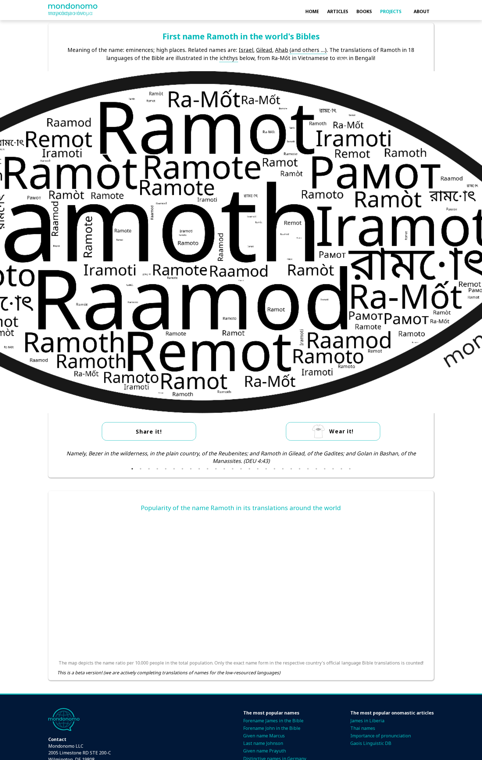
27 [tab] (350, 469)
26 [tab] (341, 469)
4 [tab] (157, 469)
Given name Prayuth (264, 751)
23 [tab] (316, 469)
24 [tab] (324, 469)
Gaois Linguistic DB (370, 743)
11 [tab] (216, 469)
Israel (246, 50)
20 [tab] (291, 469)
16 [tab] (258, 469)
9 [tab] (199, 469)
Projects (390, 11)
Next (429, 457)
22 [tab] (308, 469)
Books (364, 11)
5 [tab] (165, 469)
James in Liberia (367, 721)
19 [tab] (283, 469)
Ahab (281, 50)
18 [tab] (274, 469)
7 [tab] (182, 469)
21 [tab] (299, 469)
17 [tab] (266, 469)
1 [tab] (132, 469)
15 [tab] (249, 469)
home (312, 11)
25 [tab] (333, 469)
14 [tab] (241, 469)
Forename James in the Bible (273, 721)
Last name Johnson (263, 743)
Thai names (362, 728)
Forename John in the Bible (271, 728)
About (422, 11)
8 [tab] (191, 469)
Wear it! (341, 431)
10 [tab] (207, 469)
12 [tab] (224, 469)
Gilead (264, 50)
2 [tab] (140, 469)
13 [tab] (232, 469)
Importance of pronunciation (380, 736)
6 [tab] (174, 469)
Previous (53, 457)
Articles (337, 11)
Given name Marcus (264, 736)
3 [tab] (149, 469)
